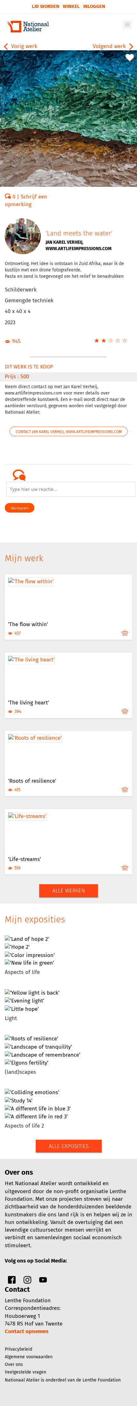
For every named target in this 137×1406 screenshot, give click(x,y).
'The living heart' (28, 702)
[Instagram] (27, 1281)
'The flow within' (28, 624)
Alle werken (68, 890)
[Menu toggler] (127, 24)
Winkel (71, 6)
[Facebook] (12, 1281)
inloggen (94, 6)
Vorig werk (23, 46)
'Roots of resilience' (32, 781)
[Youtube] (43, 1281)
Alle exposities (69, 1146)
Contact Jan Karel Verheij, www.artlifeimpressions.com (69, 432)
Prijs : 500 (17, 376)
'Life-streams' (24, 859)
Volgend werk (110, 46)
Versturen (19, 508)
